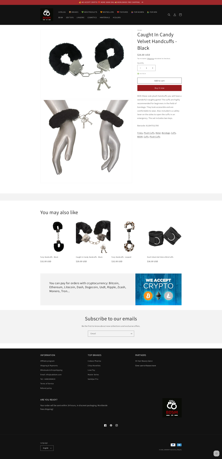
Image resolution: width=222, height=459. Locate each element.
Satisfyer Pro (93, 379)
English (45, 448)
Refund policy (46, 388)
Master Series (93, 374)
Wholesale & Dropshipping (51, 370)
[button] (169, 15)
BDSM (140, 136)
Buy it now (159, 88)
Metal (158, 133)
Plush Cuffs (149, 133)
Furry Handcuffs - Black (49, 257)
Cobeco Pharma (94, 361)
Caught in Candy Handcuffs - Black (89, 257)
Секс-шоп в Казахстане (145, 365)
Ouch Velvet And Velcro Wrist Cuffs (160, 257)
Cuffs (173, 133)
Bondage (166, 133)
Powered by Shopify (175, 450)
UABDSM (166, 450)
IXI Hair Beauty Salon (144, 361)
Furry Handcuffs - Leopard (121, 257)
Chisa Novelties (94, 365)
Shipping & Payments (49, 365)
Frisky (140, 133)
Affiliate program (47, 361)
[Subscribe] (131, 334)
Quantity (140, 63)
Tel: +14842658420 (47, 379)
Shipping (150, 58)
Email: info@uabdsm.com (51, 374)
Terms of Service (47, 383)
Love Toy (91, 370)
